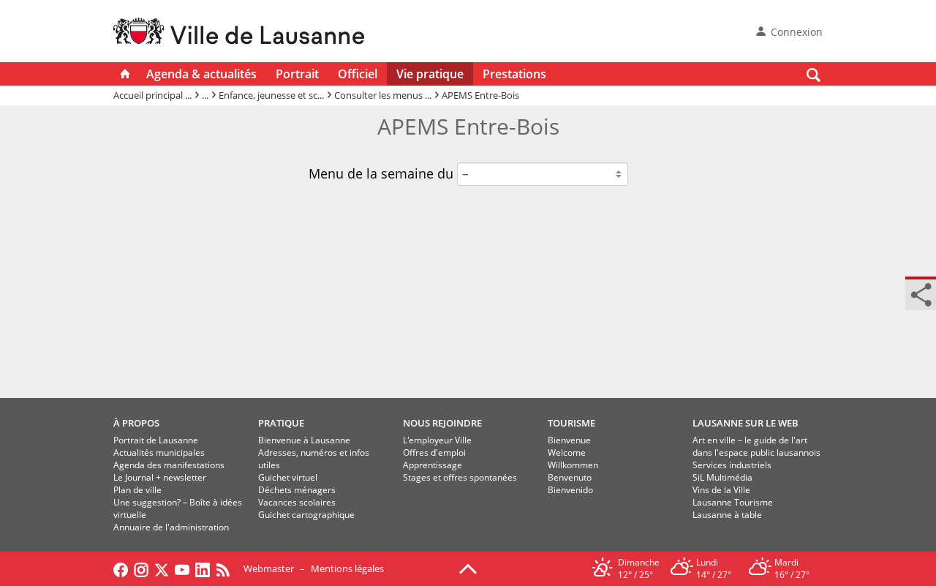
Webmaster (269, 568)
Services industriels (731, 465)
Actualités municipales (159, 452)
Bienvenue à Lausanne (304, 440)
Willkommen (573, 465)
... (205, 95)
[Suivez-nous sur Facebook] (120, 568)
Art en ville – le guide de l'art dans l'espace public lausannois (756, 446)
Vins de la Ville (721, 490)
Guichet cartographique (306, 514)
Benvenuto (570, 477)
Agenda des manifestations (168, 465)
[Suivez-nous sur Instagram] (141, 568)
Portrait (297, 74)
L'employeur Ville (437, 440)
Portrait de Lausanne (155, 440)
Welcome (567, 452)
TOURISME (571, 422)
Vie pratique (430, 74)
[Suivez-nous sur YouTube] (182, 568)
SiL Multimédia (722, 477)
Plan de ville (137, 490)
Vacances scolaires (297, 502)
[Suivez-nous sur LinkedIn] (202, 568)
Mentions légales (347, 568)
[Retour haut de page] (468, 567)
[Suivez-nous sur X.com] (161, 568)
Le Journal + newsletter (159, 477)
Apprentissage (432, 465)
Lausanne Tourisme (732, 502)
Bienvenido (570, 490)
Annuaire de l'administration (171, 527)
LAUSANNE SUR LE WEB (745, 422)
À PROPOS (136, 422)
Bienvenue (569, 440)
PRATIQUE (281, 422)
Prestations (514, 74)
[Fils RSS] (227, 568)
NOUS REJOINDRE (442, 422)
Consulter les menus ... (382, 95)
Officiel (357, 74)
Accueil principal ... (152, 95)
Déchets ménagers (297, 490)
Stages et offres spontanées (460, 477)
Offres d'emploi (434, 452)
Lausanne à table (727, 514)
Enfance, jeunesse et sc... (271, 95)
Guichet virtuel (287, 477)
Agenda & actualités (201, 74)
